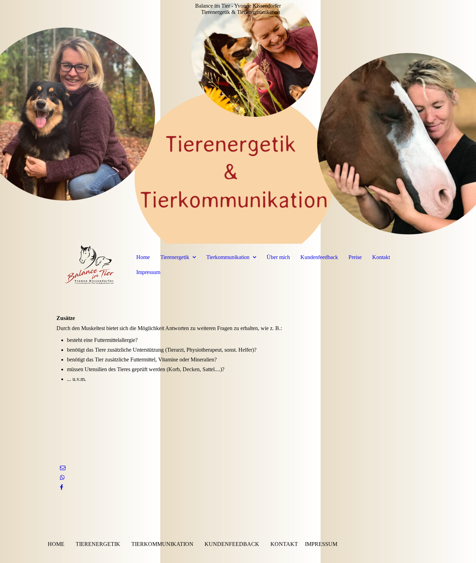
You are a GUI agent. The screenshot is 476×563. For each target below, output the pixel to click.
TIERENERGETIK (98, 544)
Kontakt (381, 257)
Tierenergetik (174, 257)
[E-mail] (63, 468)
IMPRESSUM (321, 544)
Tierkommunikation (227, 257)
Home (143, 257)
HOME (56, 544)
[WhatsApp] (62, 477)
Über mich (278, 257)
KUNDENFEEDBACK (232, 544)
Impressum (148, 272)
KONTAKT (284, 544)
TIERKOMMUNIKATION (162, 544)
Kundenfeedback (319, 257)
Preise (355, 257)
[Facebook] (61, 487)
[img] (238, 122)
